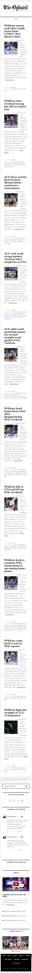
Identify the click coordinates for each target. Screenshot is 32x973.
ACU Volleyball (16, 161)
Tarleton (7, 319)
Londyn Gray (21, 317)
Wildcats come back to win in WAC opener (13, 643)
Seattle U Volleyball (10, 241)
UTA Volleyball (18, 630)
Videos (16, 873)
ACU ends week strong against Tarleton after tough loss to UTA (15, 257)
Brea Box (22, 163)
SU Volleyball (22, 165)
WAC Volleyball (22, 398)
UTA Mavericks (13, 398)
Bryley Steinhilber (14, 315)
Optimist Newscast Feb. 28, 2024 (14, 896)
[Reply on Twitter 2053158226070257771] (8, 831)
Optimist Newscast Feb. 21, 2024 (15, 911)
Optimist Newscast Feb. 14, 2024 (15, 916)
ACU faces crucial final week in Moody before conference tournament (15, 183)
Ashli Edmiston (14, 313)
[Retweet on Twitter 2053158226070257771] (12, 831)
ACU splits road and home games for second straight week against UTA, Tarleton (14, 336)
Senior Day (20, 241)
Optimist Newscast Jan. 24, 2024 (15, 920)
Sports (13, 87)
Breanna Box (8, 627)
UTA (11, 319)
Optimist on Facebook (16, 862)
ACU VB (14, 89)
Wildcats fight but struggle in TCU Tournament (15, 713)
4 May (18, 837)
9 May (18, 816)
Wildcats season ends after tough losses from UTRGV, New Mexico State (14, 31)
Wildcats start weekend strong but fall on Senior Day (15, 105)
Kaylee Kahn (20, 40)
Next (27, 943)
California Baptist (9, 473)
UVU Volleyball (8, 166)
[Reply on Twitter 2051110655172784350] (8, 850)
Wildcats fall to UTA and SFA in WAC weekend (14, 489)
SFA (23, 628)
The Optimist (11, 816)
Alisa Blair (13, 394)
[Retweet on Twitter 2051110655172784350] (12, 850)
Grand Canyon (19, 473)
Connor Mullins (20, 113)
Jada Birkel (14, 317)
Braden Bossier (14, 163)
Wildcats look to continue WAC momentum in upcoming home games (14, 566)
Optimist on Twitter (16, 809)
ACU (13, 238)
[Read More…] (9, 80)
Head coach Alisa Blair (11, 165)
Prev (4, 943)
